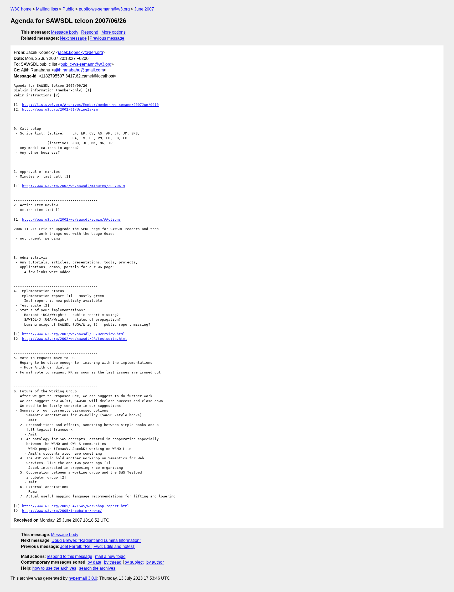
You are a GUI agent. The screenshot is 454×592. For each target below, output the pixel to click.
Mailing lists (47, 9)
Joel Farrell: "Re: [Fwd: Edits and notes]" (97, 546)
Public (68, 9)
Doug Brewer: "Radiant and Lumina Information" (96, 540)
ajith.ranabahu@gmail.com (79, 70)
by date (94, 562)
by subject (134, 562)
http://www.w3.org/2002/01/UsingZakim (60, 109)
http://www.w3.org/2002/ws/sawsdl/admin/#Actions (71, 219)
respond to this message (69, 556)
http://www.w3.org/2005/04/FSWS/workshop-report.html (75, 506)
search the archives (97, 568)
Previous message (107, 38)
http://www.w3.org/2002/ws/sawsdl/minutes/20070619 (73, 186)
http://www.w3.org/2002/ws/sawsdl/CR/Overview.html (73, 334)
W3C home (21, 9)
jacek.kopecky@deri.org (80, 52)
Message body (64, 32)
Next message (73, 38)
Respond (89, 32)
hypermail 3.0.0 (83, 578)
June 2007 (144, 9)
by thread (112, 562)
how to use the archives (54, 568)
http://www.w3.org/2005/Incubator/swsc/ (62, 511)
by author (155, 562)
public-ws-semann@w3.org (104, 9)
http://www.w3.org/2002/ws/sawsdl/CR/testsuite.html (74, 339)
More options (113, 32)
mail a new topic (110, 556)
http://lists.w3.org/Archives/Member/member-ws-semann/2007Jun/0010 (90, 105)
